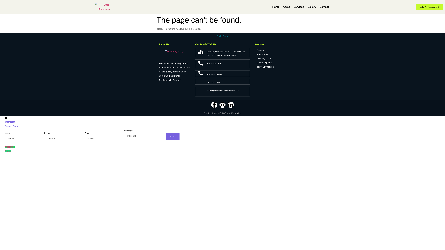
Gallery (311, 6)
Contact (324, 6)
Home (275, 6)
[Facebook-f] (214, 105)
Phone (8, 151)
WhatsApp (10, 147)
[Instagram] (222, 105)
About (286, 6)
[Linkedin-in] (231, 105)
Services (299, 6)
